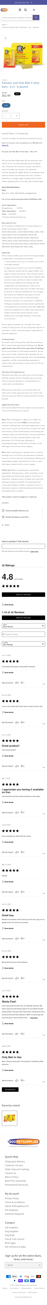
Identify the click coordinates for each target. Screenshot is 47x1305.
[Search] (36, 17)
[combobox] (20, 17)
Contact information (19, 1292)
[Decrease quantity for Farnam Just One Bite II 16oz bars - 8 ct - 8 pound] (5, 116)
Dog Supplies (11, 1231)
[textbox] (23, 546)
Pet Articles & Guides (15, 1246)
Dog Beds (10, 1235)
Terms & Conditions (15, 1202)
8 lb (6, 105)
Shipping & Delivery (15, 1161)
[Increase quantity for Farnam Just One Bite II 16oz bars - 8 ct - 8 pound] (17, 116)
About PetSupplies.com (17, 1206)
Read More (34, 1018)
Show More (10, 1089)
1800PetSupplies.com (22, 1285)
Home (4, 25)
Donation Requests (14, 1213)
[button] (23, 511)
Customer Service (14, 1165)
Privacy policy (14, 1288)
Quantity (5, 111)
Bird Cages (10, 1242)
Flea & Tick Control (14, 1239)
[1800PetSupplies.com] (4, 10)
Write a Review (23, 594)
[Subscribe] (39, 1265)
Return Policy (12, 1176)
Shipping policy (26, 1288)
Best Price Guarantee (15, 1180)
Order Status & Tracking (17, 1169)
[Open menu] (34, 10)
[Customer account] (20, 10)
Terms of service (39, 1288)
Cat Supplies (11, 1227)
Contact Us (10, 1173)
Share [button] (7, 525)
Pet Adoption (11, 1210)
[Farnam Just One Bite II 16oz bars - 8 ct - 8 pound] (9, 1118)
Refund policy (32, 1292)
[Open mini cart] (25, 10)
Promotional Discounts (16, 1184)
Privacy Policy (12, 1198)
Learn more (34, 551)
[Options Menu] (43, 684)
